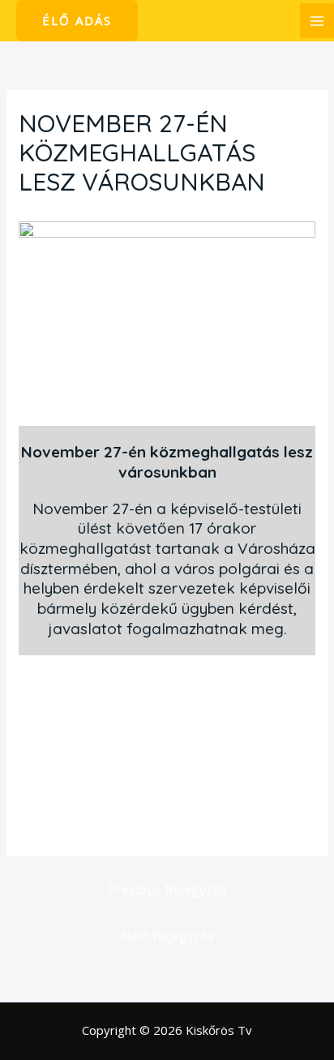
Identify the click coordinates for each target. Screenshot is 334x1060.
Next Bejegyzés (167, 936)
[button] (77, 20)
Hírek (42, 212)
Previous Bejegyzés (167, 890)
